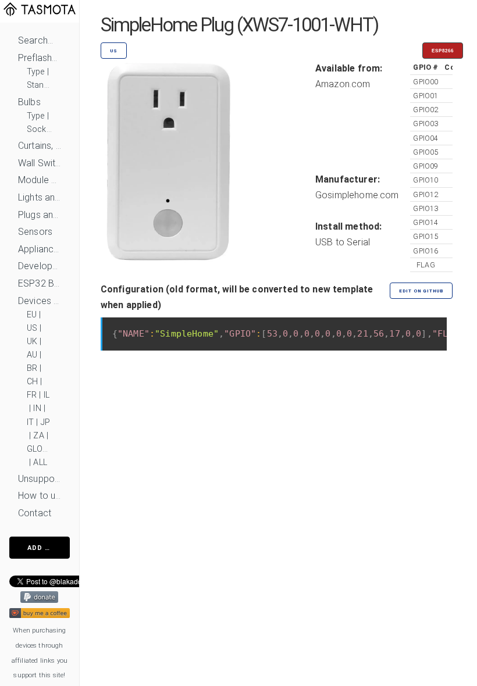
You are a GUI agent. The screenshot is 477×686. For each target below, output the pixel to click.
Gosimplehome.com (357, 195)
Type (36, 72)
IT (30, 422)
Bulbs (29, 102)
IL (46, 395)
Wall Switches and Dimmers (39, 163)
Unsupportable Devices (39, 478)
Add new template (48, 548)
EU (32, 315)
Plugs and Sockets (39, 214)
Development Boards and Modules (39, 265)
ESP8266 (443, 50)
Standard (39, 85)
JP (45, 422)
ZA (38, 436)
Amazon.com (343, 84)
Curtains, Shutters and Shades (39, 145)
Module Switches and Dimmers (39, 179)
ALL (40, 462)
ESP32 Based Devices (39, 283)
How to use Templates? (39, 495)
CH (32, 382)
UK (32, 341)
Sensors (35, 231)
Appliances (39, 249)
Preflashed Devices (39, 57)
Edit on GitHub (421, 291)
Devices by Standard (39, 300)
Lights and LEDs (39, 197)
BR (32, 368)
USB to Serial (342, 242)
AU (32, 355)
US (32, 328)
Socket (39, 129)
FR (32, 395)
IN (37, 408)
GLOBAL (39, 449)
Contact (34, 513)
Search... (35, 40)
